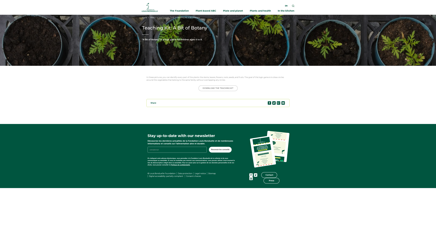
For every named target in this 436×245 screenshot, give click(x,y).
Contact (269, 175)
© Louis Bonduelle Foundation (162, 173)
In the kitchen (286, 10)
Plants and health (260, 10)
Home (144, 18)
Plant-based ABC (206, 10)
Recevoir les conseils (220, 150)
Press (271, 181)
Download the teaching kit (218, 88)
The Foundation (179, 10)
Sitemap (212, 173)
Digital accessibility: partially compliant (166, 176)
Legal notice (200, 173)
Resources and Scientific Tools (162, 18)
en (286, 6)
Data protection (185, 173)
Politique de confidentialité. (180, 165)
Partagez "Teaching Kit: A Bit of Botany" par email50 (283, 103)
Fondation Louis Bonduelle (150, 7)
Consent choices (193, 176)
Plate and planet (233, 10)
